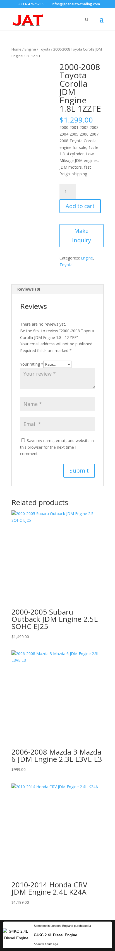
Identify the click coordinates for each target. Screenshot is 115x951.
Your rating (31, 364)
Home (16, 49)
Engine (30, 49)
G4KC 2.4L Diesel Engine (55, 935)
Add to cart (80, 206)
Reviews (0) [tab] (28, 289)
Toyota (44, 49)
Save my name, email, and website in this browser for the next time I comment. (57, 447)
